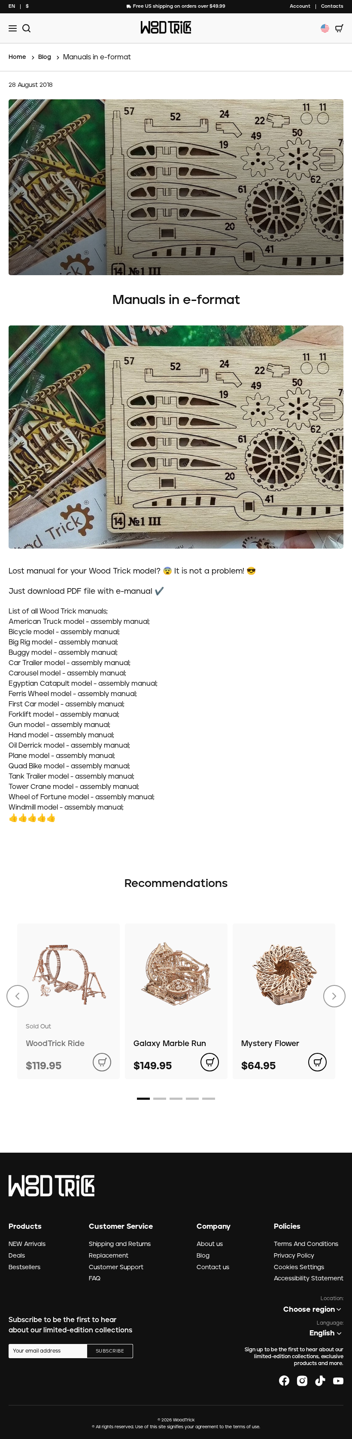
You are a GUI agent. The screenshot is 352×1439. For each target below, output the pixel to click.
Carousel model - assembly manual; (67, 673)
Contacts (332, 6)
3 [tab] (176, 1099)
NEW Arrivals (27, 1244)
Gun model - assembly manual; (59, 724)
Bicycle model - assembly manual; (64, 632)
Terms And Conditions (306, 1244)
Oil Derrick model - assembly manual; (69, 745)
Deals (17, 1256)
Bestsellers (24, 1267)
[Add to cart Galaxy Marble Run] (209, 1062)
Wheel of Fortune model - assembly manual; (82, 797)
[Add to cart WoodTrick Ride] (102, 1062)
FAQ (94, 1279)
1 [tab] (143, 1099)
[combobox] (12, 6)
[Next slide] (334, 996)
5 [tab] (208, 1099)
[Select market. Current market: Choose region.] (325, 28)
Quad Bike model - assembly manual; (69, 766)
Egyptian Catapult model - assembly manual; (83, 683)
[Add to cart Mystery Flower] (317, 1062)
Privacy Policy (294, 1256)
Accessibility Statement (308, 1279)
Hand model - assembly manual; (61, 735)
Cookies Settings (299, 1267)
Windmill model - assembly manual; (66, 807)
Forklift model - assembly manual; (64, 714)
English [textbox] (322, 1333)
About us (210, 1244)
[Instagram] (302, 1381)
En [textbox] (12, 6)
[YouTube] (338, 1381)
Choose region (309, 1309)
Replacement (108, 1256)
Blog (203, 1256)
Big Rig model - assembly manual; (63, 642)
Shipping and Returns (120, 1244)
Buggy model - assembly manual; (63, 652)
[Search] (25, 28)
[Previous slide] (17, 996)
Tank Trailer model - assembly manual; (71, 776)
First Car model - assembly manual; (66, 704)
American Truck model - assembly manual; (79, 621)
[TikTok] (320, 1381)
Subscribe (110, 1351)
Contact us (213, 1267)
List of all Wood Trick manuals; (58, 611)
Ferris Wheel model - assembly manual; (73, 693)
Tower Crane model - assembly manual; (74, 786)
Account (300, 6)
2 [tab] (159, 1099)
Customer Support (116, 1267)
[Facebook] (284, 1381)
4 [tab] (192, 1099)
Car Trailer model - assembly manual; (69, 663)
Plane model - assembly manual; (62, 755)
